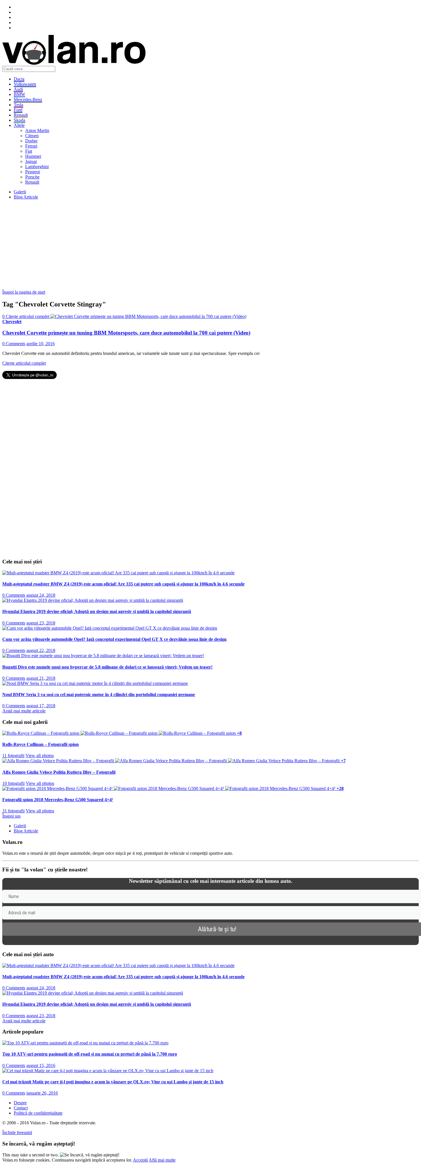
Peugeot (32, 171)
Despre (20, 1102)
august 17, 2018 (40, 705)
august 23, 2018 (40, 622)
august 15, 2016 (40, 1065)
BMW (19, 94)
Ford (18, 109)
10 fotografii (13, 783)
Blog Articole (26, 197)
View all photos (39, 755)
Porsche (32, 176)
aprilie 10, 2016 (40, 343)
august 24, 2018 (40, 595)
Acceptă (140, 1160)
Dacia (19, 78)
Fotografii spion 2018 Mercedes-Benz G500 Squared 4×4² (57, 799)
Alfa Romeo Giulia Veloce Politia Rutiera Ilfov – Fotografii (58, 772)
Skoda (19, 120)
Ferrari (31, 146)
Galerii (20, 191)
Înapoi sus (11, 816)
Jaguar (31, 161)
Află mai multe (162, 1160)
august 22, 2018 (40, 650)
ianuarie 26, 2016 (42, 1093)
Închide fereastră (17, 1132)
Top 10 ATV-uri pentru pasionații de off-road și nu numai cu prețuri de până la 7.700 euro (89, 1054)
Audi (18, 89)
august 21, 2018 (40, 678)
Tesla (18, 104)
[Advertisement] (174, 244)
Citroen (32, 135)
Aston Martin (37, 130)
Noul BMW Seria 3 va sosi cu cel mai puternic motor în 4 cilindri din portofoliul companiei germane (98, 694)
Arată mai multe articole (24, 710)
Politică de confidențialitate (38, 1113)
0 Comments (13, 343)
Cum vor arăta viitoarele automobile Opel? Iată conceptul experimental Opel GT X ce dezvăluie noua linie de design (114, 639)
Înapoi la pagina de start (23, 292)
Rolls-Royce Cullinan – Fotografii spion (40, 744)
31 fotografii (13, 810)
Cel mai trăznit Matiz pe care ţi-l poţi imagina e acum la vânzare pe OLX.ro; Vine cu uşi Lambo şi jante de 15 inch (112, 1081)
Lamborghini (37, 166)
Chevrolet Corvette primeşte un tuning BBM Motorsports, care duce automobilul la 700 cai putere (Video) (126, 333)
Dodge (31, 140)
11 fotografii (13, 755)
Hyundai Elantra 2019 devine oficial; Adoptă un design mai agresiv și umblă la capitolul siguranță (96, 611)
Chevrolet (11, 321)
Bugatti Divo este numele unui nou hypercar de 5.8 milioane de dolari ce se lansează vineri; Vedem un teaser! (107, 667)
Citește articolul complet (24, 363)
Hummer (33, 156)
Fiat (28, 151)
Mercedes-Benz (28, 99)
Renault (21, 115)
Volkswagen (25, 84)
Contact (21, 1107)
